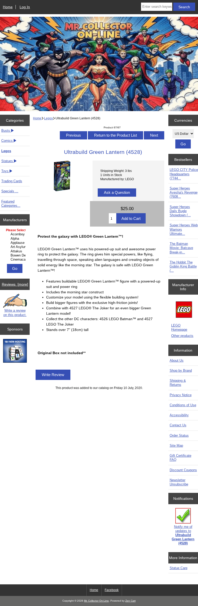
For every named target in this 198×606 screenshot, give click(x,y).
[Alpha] (15, 239)
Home (8, 7)
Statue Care (178, 568)
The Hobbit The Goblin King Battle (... (183, 266)
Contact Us (178, 425)
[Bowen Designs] (15, 255)
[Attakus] (15, 251)
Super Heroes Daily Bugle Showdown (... (180, 211)
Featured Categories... (10, 203)
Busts (6, 130)
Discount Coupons (183, 470)
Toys (5, 171)
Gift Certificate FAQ (180, 458)
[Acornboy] (15, 234)
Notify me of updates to (183, 535)
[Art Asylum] (15, 247)
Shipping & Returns (178, 383)
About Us (177, 360)
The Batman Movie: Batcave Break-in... (181, 248)
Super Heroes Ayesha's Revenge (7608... (183, 192)
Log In (25, 7)
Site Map (176, 445)
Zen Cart (130, 600)
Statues (7, 161)
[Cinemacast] (15, 260)
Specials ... (9, 191)
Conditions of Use (183, 405)
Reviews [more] (15, 284)
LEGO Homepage (179, 327)
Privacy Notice (181, 395)
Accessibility (179, 415)
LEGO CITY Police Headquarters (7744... (184, 174)
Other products (182, 336)
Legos (48, 118)
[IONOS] (15, 351)
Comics (7, 141)
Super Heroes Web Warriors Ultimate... (184, 229)
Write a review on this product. (15, 313)
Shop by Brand (181, 370)
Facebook (112, 590)
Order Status (179, 435)
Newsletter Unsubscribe (179, 482)
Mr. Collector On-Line (96, 600)
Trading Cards (11, 181)
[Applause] (15, 243)
